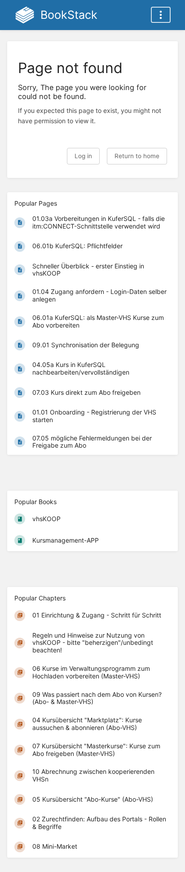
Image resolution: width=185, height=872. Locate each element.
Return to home (137, 156)
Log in (83, 156)
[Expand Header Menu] (161, 15)
